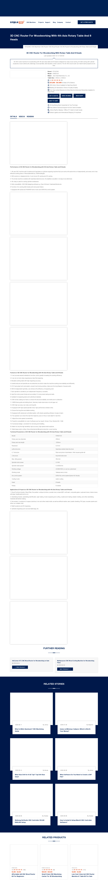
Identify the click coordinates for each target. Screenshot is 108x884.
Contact (68, 22)
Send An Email (66, 95)
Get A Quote (53, 95)
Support (47, 22)
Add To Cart (53, 101)
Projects (41, 22)
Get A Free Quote (86, 22)
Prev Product (20, 667)
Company (60, 22)
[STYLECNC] (17, 22)
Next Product (64, 669)
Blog (54, 22)
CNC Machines (31, 22)
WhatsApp (79, 95)
